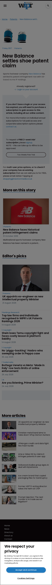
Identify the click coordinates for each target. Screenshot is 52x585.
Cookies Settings (26, 578)
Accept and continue (26, 570)
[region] (26, 563)
